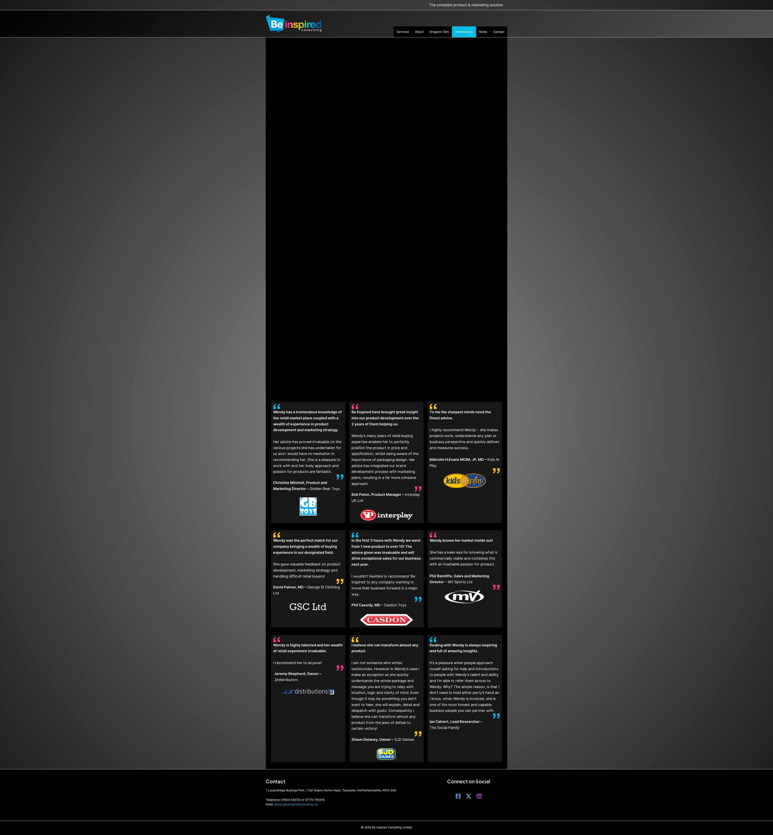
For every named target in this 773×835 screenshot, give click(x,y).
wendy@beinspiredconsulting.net (296, 804)
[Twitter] (468, 796)
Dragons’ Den (439, 32)
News (483, 32)
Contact (498, 32)
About (419, 32)
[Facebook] (458, 796)
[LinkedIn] (479, 796)
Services (403, 32)
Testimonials (464, 32)
